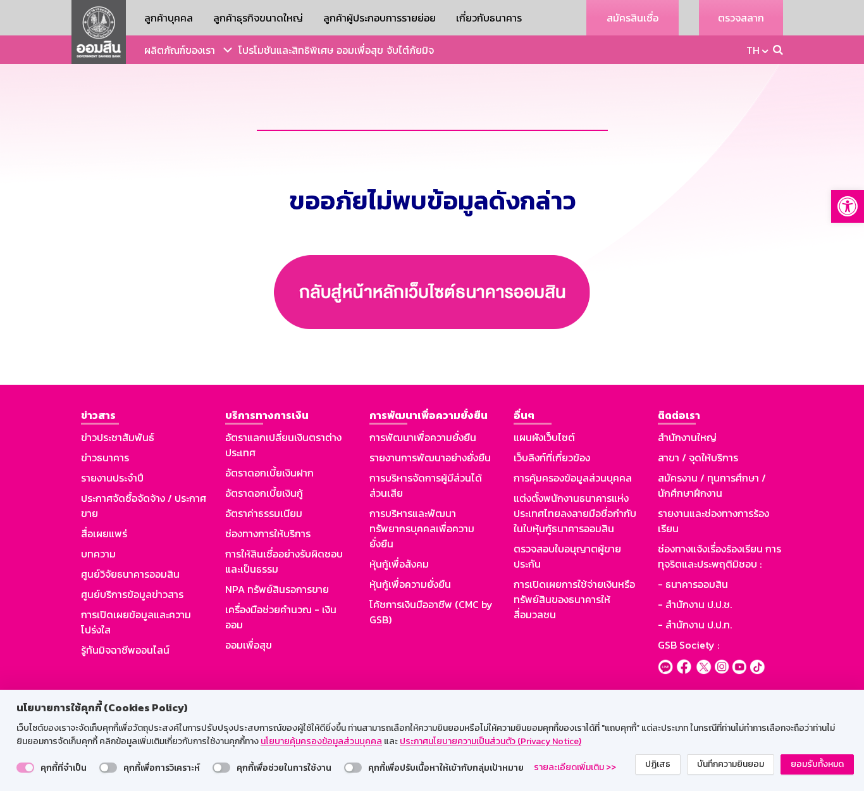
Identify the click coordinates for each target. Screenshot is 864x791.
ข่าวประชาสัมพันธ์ (117, 437)
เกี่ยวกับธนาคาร (489, 17)
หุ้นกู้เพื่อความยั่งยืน (410, 584)
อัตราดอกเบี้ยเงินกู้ (264, 493)
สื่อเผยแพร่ (104, 533)
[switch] (25, 768)
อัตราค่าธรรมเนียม (263, 513)
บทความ (98, 553)
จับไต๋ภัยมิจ (410, 50)
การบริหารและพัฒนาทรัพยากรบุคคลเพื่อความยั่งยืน (421, 528)
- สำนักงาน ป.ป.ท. (695, 624)
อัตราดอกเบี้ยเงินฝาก (269, 472)
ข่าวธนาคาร (105, 457)
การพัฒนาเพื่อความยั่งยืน (422, 437)
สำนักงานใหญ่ (687, 437)
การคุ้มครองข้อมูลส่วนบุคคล (573, 477)
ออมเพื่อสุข (359, 50)
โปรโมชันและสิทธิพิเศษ (285, 50)
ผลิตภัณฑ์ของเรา (179, 50)
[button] (847, 206)
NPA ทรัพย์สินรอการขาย (277, 589)
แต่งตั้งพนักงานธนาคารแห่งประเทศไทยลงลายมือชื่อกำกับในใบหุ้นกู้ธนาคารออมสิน (575, 513)
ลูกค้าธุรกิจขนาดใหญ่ (258, 17)
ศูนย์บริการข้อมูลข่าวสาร (132, 594)
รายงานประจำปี (112, 477)
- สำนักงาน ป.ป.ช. (695, 604)
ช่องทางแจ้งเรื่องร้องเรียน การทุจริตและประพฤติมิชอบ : (719, 556)
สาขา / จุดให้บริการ (698, 457)
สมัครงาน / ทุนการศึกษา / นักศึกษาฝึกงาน (712, 485)
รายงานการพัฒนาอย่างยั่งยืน (430, 457)
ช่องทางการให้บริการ (268, 533)
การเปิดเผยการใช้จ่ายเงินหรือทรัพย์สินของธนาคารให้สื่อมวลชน (574, 599)
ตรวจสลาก (741, 17)
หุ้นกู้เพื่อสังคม (399, 563)
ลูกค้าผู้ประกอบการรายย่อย (379, 17)
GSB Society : (688, 644)
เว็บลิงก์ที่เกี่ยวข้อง (552, 457)
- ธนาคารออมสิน (693, 584)
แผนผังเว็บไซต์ (544, 437)
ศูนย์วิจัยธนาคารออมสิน (130, 574)
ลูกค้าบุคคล (168, 17)
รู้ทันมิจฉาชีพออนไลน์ (125, 649)
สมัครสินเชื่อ (632, 17)
